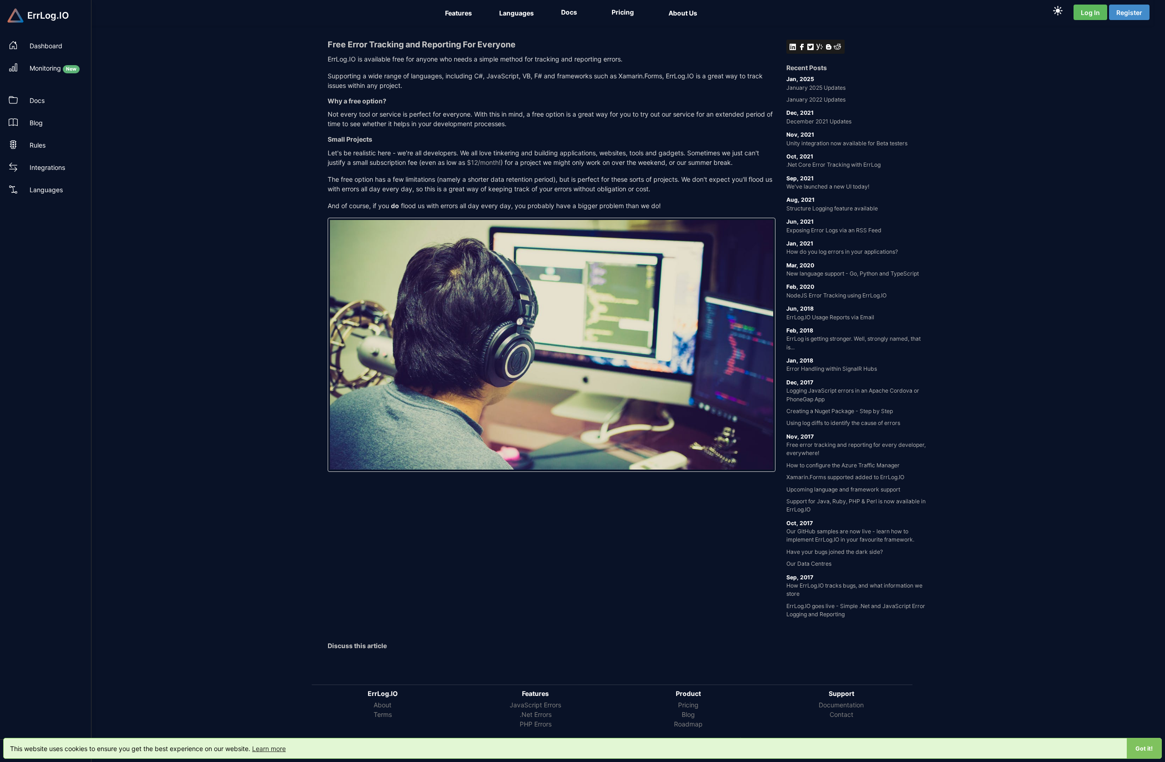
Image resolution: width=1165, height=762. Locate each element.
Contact (841, 714)
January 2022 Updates (816, 99)
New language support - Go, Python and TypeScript (852, 273)
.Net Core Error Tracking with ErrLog (833, 164)
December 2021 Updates (818, 121)
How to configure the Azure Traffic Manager (843, 465)
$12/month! (484, 162)
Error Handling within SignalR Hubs (831, 368)
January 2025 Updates (816, 87)
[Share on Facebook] (802, 46)
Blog (688, 714)
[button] (459, 13)
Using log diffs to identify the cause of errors (843, 422)
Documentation (841, 705)
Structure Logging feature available (832, 208)
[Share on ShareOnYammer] (820, 46)
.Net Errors (536, 714)
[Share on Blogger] (829, 46)
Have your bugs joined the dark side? (834, 551)
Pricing (688, 705)
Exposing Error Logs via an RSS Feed (833, 230)
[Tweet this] (811, 46)
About (382, 705)
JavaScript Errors (535, 705)
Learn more (269, 748)
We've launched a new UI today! (827, 186)
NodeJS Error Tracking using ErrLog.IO (836, 295)
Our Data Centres (808, 563)
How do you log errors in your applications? (842, 251)
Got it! (1144, 748)
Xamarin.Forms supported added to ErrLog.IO (845, 477)
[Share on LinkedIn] (793, 46)
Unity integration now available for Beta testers (846, 143)
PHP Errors (536, 724)
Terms (383, 714)
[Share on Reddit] (838, 46)
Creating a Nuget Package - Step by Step (839, 411)
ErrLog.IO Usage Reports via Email (830, 317)
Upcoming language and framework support (843, 489)
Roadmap (688, 724)
